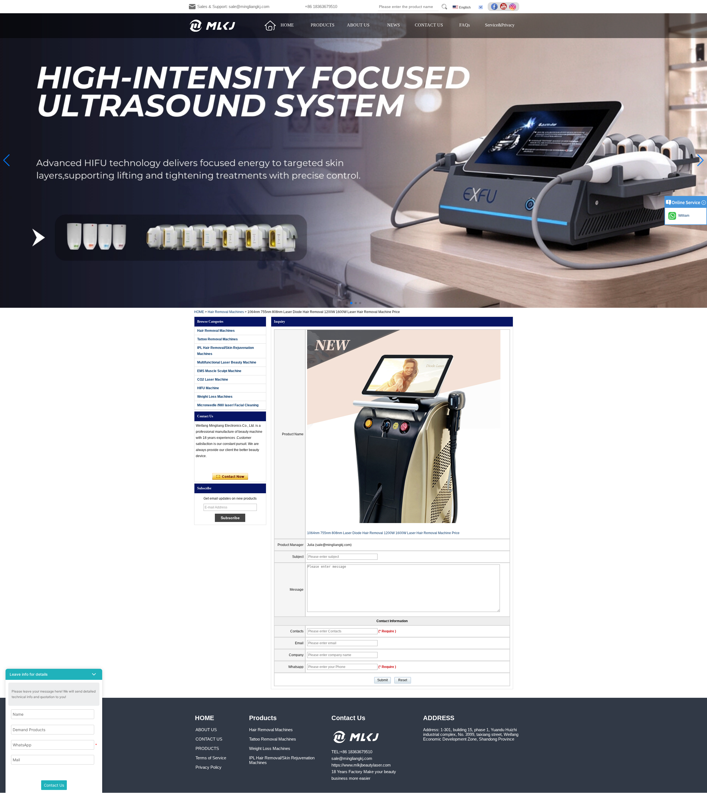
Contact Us (348, 718)
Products (263, 718)
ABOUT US (358, 25)
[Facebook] (495, 7)
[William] (201, 466)
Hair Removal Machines (226, 312)
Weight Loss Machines (215, 397)
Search (444, 6)
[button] (347, 303)
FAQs (464, 25)
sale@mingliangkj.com (351, 758)
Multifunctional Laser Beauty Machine (226, 362)
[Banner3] (353, 160)
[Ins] (513, 7)
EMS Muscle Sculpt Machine (219, 371)
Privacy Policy (208, 767)
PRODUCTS (322, 25)
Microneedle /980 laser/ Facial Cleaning (227, 405)
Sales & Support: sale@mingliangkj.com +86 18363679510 (267, 6)
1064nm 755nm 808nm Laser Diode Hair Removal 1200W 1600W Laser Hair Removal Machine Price (383, 533)
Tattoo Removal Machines (217, 339)
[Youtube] (504, 7)
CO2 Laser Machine (212, 379)
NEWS (393, 25)
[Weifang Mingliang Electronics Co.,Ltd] (213, 25)
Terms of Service (211, 757)
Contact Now (230, 476)
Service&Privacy (500, 25)
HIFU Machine (208, 388)
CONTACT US (429, 25)
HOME (287, 25)
